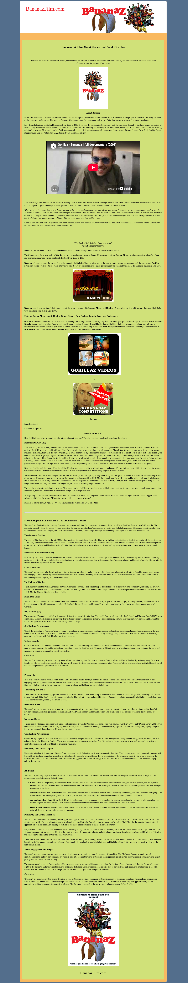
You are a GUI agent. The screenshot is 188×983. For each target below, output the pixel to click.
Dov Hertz (98, 215)
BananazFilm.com (45, 9)
